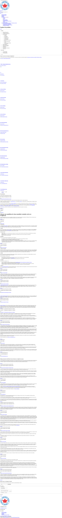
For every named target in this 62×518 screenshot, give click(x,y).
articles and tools (11, 204)
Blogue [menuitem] (4, 17)
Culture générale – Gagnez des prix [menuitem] (7, 24)
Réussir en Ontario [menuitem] (5, 22)
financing (21, 201)
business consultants (13, 203)
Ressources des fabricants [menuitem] (6, 25)
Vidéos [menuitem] (4, 21)
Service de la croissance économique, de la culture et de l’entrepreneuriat (11, 386)
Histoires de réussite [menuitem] (5, 20)
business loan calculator (7, 205)
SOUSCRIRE (9, 484)
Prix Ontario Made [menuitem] (5, 19)
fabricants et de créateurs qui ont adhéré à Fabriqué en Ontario (34, 57)
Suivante (3, 192)
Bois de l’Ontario (6, 225)
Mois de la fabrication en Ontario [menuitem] (7, 23)
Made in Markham (17, 388)
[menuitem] (4, 14)
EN (0, 11)
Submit (2, 54)
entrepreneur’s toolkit (31, 204)
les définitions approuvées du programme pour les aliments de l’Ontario (24, 262)
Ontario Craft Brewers (2, 305)
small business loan (13, 201)
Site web (1, 243)
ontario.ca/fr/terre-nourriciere (5, 266)
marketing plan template (16, 205)
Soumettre (6, 492)
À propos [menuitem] (4, 18)
